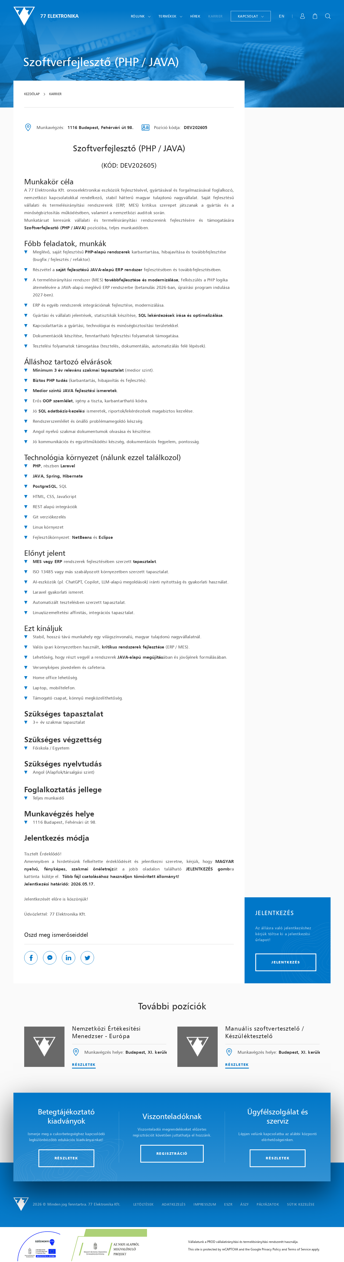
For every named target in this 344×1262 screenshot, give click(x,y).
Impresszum (205, 1204)
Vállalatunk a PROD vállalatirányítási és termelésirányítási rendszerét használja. (243, 1242)
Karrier (215, 16)
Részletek (84, 1065)
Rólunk (138, 16)
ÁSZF (244, 1204)
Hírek (195, 16)
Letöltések (143, 1204)
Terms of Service (299, 1249)
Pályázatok (268, 1204)
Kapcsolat (248, 16)
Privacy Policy (271, 1249)
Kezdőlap (32, 94)
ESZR (228, 1204)
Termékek (168, 16)
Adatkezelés (174, 1204)
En (281, 16)
